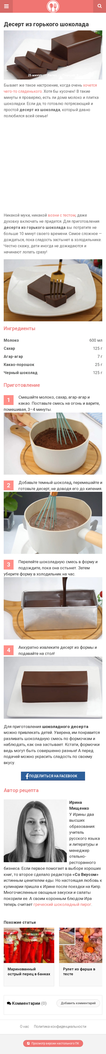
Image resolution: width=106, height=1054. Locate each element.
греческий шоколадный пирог (62, 904)
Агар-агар (13, 356)
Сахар (9, 348)
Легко (52, 75)
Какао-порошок (19, 364)
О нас (24, 1026)
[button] (6, 6)
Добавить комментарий (78, 1003)
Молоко (11, 340)
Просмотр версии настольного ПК (55, 1043)
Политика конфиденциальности (60, 1026)
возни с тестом (61, 215)
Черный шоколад (20, 372)
